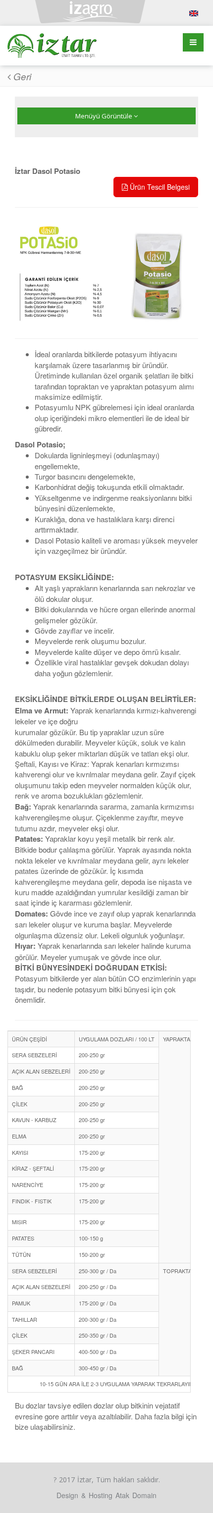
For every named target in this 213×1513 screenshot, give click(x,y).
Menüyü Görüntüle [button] (104, 115)
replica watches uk (32, 105)
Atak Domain (136, 1495)
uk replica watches (32, 116)
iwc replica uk (24, 94)
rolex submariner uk (34, 71)
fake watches (23, 82)
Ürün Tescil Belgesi (159, 187)
